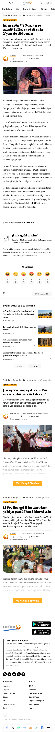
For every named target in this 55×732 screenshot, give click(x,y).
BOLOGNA (29, 222)
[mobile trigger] (5, 3)
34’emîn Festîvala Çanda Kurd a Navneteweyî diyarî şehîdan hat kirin (18, 314)
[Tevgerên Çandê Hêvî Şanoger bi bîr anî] (45, 330)
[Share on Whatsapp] (19, 728)
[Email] (30, 728)
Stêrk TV (13, 55)
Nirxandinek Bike (43, 294)
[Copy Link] (36, 728)
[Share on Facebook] (7, 728)
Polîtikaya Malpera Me (41, 249)
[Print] (42, 728)
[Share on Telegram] (25, 728)
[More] (48, 728)
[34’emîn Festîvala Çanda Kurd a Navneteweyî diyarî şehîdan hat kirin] (45, 314)
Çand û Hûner (10, 20)
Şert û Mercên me (35, 252)
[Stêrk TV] (27, 3)
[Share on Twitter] (13, 728)
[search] (42, 3)
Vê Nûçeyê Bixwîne (27, 483)
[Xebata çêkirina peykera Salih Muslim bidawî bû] (45, 342)
